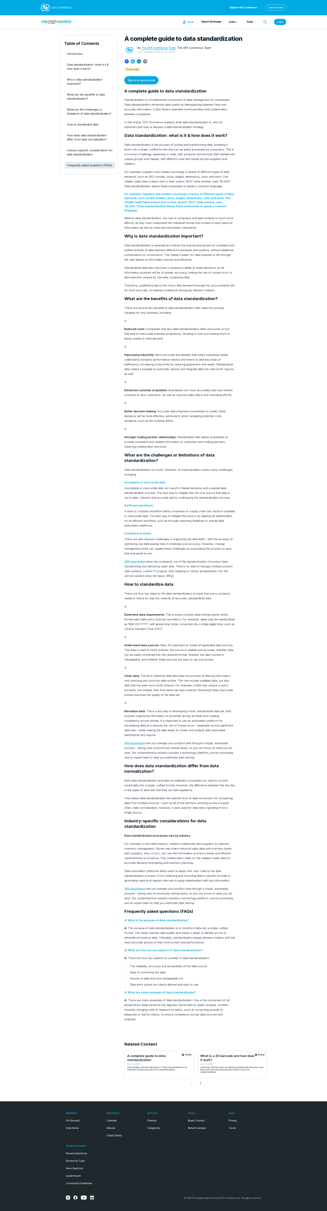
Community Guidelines (79, 1183)
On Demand (73, 1120)
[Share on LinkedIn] (139, 61)
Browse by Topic (75, 1161)
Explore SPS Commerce (243, 7)
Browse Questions (76, 1153)
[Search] (265, 22)
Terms (232, 1128)
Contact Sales (275, 7)
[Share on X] (132, 61)
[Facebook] (75, 1198)
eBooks (111, 1128)
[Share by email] (145, 61)
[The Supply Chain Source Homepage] (82, 22)
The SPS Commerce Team (159, 47)
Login (280, 22)
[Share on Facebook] (126, 61)
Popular (152, 1120)
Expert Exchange (211, 21)
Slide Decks (72, 1128)
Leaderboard (73, 1176)
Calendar (112, 1120)
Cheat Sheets (114, 1135)
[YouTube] (84, 1198)
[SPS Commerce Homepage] (56, 7)
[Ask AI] (189, 22)
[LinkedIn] (92, 1198)
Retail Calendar (197, 1128)
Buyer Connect (196, 1120)
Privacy (233, 1120)
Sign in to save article (141, 80)
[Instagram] (68, 1198)
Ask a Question (74, 1168)
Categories (153, 1128)
